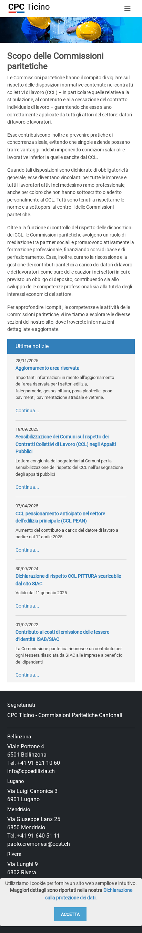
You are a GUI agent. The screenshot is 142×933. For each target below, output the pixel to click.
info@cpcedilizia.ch (31, 771)
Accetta (70, 914)
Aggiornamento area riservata (48, 368)
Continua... (27, 411)
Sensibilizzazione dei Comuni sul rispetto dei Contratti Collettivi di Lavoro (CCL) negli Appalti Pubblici (66, 444)
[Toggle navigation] (127, 8)
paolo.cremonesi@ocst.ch (38, 844)
